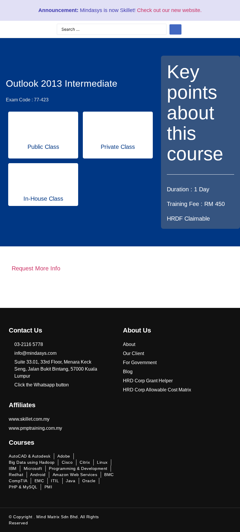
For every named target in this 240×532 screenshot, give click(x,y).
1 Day (201, 189)
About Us (137, 330)
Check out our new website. (169, 10)
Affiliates (22, 405)
